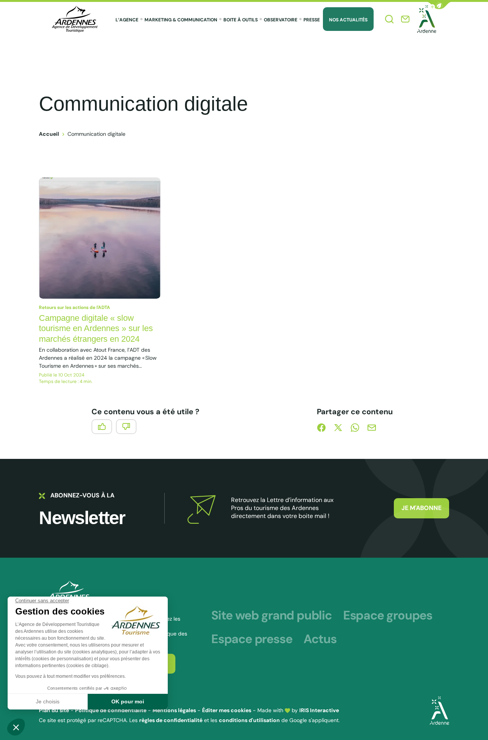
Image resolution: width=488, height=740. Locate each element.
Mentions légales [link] (174, 710)
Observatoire (280, 20)
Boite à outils (240, 20)
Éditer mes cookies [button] (226, 710)
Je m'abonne (421, 508)
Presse (311, 20)
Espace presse (251, 639)
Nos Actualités (348, 20)
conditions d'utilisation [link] (249, 720)
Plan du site (54, 710)
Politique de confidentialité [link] (110, 710)
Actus (319, 639)
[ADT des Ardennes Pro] (75, 19)
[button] (439, 6)
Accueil (49, 133)
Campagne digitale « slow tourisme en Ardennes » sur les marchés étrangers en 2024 (96, 328)
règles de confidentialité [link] (170, 720)
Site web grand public (271, 615)
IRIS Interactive (319, 710)
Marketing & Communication (180, 20)
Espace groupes (387, 615)
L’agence (127, 20)
